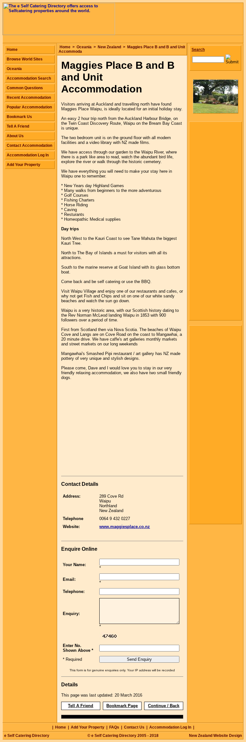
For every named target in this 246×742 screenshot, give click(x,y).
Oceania (84, 47)
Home (65, 47)
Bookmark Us (19, 116)
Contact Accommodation (29, 145)
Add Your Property (23, 164)
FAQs (114, 727)
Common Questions (25, 88)
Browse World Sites (25, 59)
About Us (15, 136)
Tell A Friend (80, 705)
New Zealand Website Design (215, 735)
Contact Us (134, 727)
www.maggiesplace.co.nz (124, 526)
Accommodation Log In (28, 155)
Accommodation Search (29, 78)
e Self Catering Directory (26, 735)
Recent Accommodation (29, 97)
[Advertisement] (115, 429)
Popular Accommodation (29, 107)
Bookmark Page (122, 705)
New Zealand (109, 47)
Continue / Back (163, 705)
